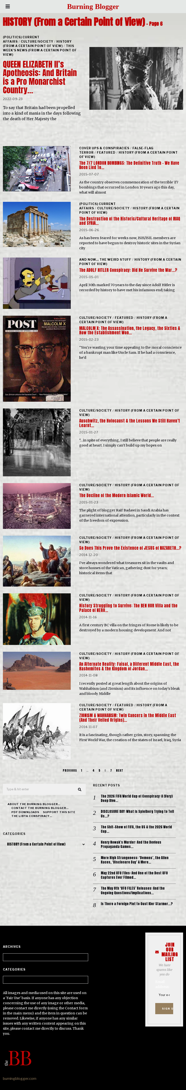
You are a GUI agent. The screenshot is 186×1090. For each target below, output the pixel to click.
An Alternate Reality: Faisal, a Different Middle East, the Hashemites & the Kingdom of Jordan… (129, 666)
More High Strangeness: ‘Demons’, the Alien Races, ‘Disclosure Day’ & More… (135, 860)
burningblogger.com (19, 1078)
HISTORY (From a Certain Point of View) (37, 44)
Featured (106, 152)
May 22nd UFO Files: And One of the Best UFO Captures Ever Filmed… (134, 875)
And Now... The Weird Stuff (105, 259)
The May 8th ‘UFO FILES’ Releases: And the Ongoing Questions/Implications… (133, 890)
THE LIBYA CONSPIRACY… (31, 816)
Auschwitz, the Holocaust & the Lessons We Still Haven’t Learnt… (129, 423)
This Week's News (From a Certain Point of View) (40, 50)
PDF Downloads (25, 812)
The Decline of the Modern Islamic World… (116, 495)
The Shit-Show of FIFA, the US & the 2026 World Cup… (136, 829)
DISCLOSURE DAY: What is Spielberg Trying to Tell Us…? (137, 813)
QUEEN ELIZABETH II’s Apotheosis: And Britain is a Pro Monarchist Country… (40, 77)
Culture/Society (37, 41)
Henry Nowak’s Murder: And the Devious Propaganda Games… (131, 844)
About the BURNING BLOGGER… (34, 804)
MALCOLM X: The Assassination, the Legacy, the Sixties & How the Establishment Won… (129, 330)
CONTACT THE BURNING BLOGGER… (40, 808)
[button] (80, 789)
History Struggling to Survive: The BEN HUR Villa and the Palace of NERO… (128, 608)
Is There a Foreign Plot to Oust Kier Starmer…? (137, 904)
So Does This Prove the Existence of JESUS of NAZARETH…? (130, 548)
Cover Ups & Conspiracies (104, 148)
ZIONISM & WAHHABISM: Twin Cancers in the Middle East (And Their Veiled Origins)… (127, 717)
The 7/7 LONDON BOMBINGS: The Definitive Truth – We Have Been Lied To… (129, 165)
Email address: (162, 984)
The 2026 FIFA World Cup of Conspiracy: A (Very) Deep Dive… (137, 798)
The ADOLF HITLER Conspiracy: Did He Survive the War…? (128, 270)
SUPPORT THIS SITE (59, 812)
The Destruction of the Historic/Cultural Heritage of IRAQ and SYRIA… (129, 221)
